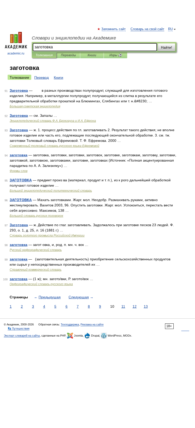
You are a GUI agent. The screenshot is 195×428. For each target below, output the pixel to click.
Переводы (68, 55)
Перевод (41, 77)
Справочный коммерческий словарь (35, 269)
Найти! (166, 47)
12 (135, 306)
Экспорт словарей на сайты (22, 335)
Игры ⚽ (115, 55)
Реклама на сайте (92, 324)
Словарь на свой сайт (147, 29)
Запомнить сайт (114, 29)
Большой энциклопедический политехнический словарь (51, 190)
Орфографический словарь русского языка (41, 284)
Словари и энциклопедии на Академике (74, 38)
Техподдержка (70, 324)
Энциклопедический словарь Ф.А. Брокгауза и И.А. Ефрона (53, 121)
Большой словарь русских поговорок (36, 216)
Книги (92, 55)
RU (170, 29)
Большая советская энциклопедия (35, 106)
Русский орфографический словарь (36, 250)
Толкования (44, 55)
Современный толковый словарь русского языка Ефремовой (54, 146)
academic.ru (15, 53)
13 (146, 306)
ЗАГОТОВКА (21, 180)
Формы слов (18, 171)
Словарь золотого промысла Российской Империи (47, 235)
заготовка (18, 155)
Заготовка (19, 90)
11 (123, 306)
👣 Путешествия (18, 328)
